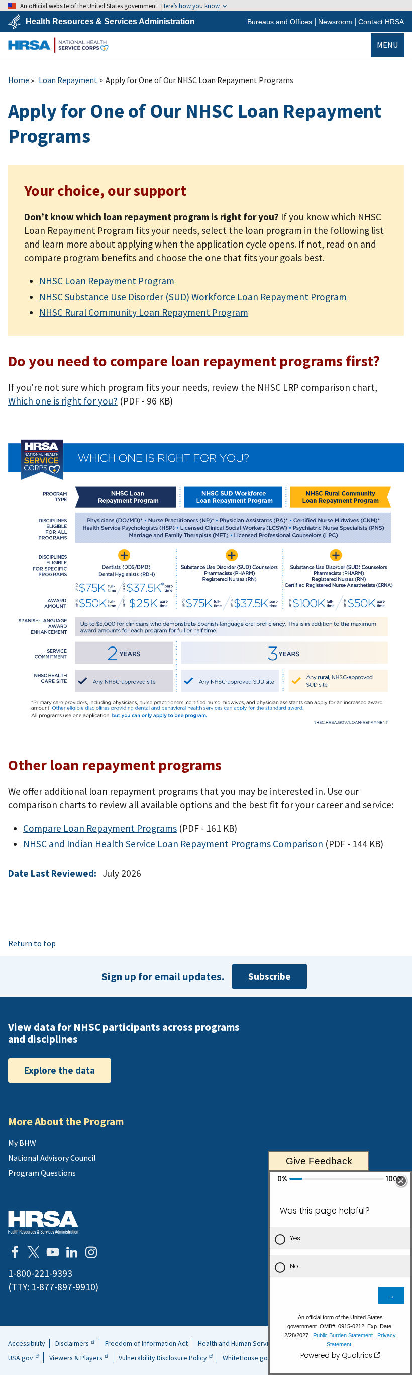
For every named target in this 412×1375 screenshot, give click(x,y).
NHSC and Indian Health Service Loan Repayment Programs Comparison (173, 844)
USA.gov (20, 1357)
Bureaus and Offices (279, 22)
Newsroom (335, 22)
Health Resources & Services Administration (110, 22)
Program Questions (42, 1173)
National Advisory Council (52, 1158)
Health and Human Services (238, 1343)
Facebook (14, 1252)
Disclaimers (72, 1343)
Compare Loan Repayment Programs (100, 828)
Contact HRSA (381, 22)
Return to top (32, 943)
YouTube (52, 1252)
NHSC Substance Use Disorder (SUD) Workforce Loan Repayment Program (193, 297)
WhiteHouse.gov (247, 1357)
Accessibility (26, 1343)
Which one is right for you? (63, 401)
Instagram (90, 1252)
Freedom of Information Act (146, 1343)
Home (18, 80)
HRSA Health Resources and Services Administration (43, 1222)
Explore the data (59, 1070)
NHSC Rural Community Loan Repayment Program (143, 312)
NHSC (58, 45)
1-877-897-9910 (63, 1287)
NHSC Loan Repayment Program (106, 281)
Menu (387, 45)
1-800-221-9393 (40, 1273)
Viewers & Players (75, 1357)
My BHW (22, 1143)
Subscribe (269, 976)
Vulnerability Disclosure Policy (163, 1357)
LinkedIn (71, 1252)
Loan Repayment (68, 80)
